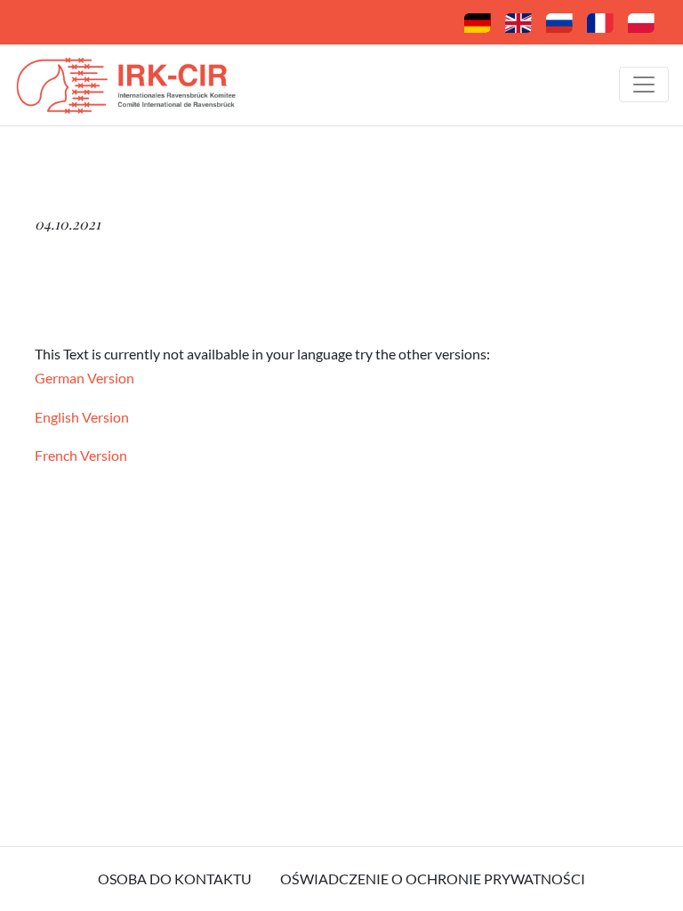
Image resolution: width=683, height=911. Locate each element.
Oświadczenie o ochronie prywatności (432, 878)
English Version (82, 416)
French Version (81, 455)
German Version (84, 377)
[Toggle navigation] (644, 84)
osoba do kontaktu (175, 878)
